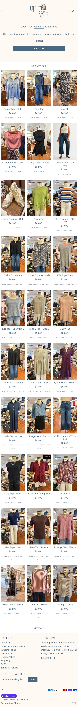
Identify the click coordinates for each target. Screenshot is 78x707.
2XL (73, 502)
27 (66, 447)
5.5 (6, 228)
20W (70, 174)
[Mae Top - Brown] (39, 526)
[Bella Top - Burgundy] (39, 472)
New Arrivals (39, 65)
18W (67, 174)
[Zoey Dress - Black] (39, 141)
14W (59, 174)
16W (63, 174)
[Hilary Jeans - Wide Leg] (65, 141)
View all (39, 628)
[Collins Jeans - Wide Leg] (65, 415)
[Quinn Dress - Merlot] (65, 361)
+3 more (70, 447)
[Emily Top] (65, 308)
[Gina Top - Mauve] (39, 583)
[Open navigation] (14, 11)
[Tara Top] (39, 88)
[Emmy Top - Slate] (13, 88)
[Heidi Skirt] (65, 88)
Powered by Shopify (11, 703)
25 (60, 447)
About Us (5, 642)
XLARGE (71, 230)
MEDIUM (13, 118)
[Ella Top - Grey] (65, 254)
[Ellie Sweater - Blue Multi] (65, 198)
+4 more (18, 228)
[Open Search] (70, 11)
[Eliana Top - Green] (39, 308)
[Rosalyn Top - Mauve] (65, 526)
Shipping (5, 660)
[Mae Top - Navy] (13, 526)
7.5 (13, 228)
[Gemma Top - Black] (13, 361)
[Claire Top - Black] (13, 254)
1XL (22, 445)
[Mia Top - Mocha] (65, 583)
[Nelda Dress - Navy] (13, 415)
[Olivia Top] (39, 198)
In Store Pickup (9, 650)
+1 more (12, 449)
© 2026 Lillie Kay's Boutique (15, 699)
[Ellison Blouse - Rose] (13, 141)
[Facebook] (2, 689)
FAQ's (4, 664)
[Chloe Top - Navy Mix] (39, 254)
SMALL (7, 118)
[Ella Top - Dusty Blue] (13, 308)
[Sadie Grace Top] (39, 361)
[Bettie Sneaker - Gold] (13, 198)
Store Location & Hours (13, 646)
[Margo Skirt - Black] (39, 415)
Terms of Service (9, 667)
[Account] (73, 11)
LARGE (19, 118)
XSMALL (29, 445)
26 (63, 447)
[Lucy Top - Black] (13, 472)
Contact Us (6, 653)
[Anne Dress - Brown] (13, 583)
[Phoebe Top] (65, 472)
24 (58, 447)
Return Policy (8, 657)
